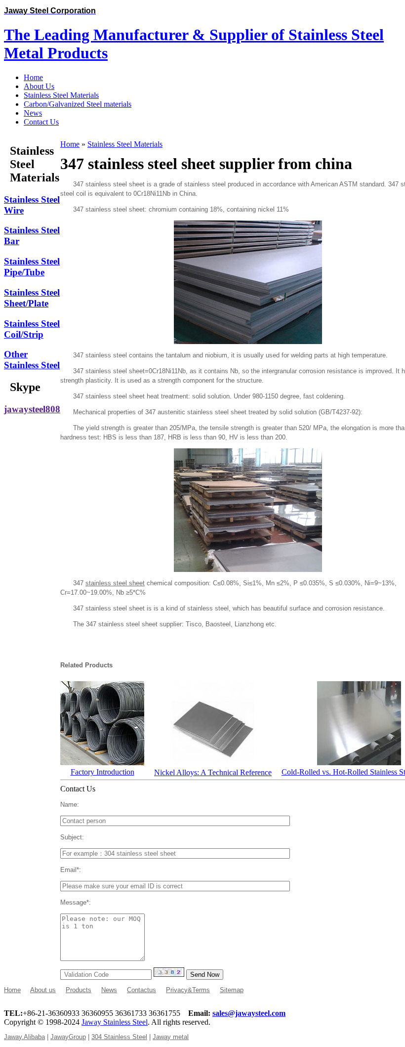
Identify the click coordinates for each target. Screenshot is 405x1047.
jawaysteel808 (32, 409)
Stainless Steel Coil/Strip (32, 329)
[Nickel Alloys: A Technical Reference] (213, 763)
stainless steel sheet (115, 583)
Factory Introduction (102, 772)
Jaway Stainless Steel (114, 1022)
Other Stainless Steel (32, 359)
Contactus (141, 990)
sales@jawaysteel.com (248, 1013)
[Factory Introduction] (102, 762)
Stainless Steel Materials (124, 144)
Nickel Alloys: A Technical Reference (213, 772)
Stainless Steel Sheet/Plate (32, 297)
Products (78, 990)
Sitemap (231, 990)
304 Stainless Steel (119, 1037)
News (109, 990)
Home (70, 144)
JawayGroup (68, 1037)
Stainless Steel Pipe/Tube (32, 266)
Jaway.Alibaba (24, 1037)
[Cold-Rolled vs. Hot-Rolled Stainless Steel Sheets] (359, 762)
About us (43, 990)
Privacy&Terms (188, 990)
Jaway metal (171, 1037)
